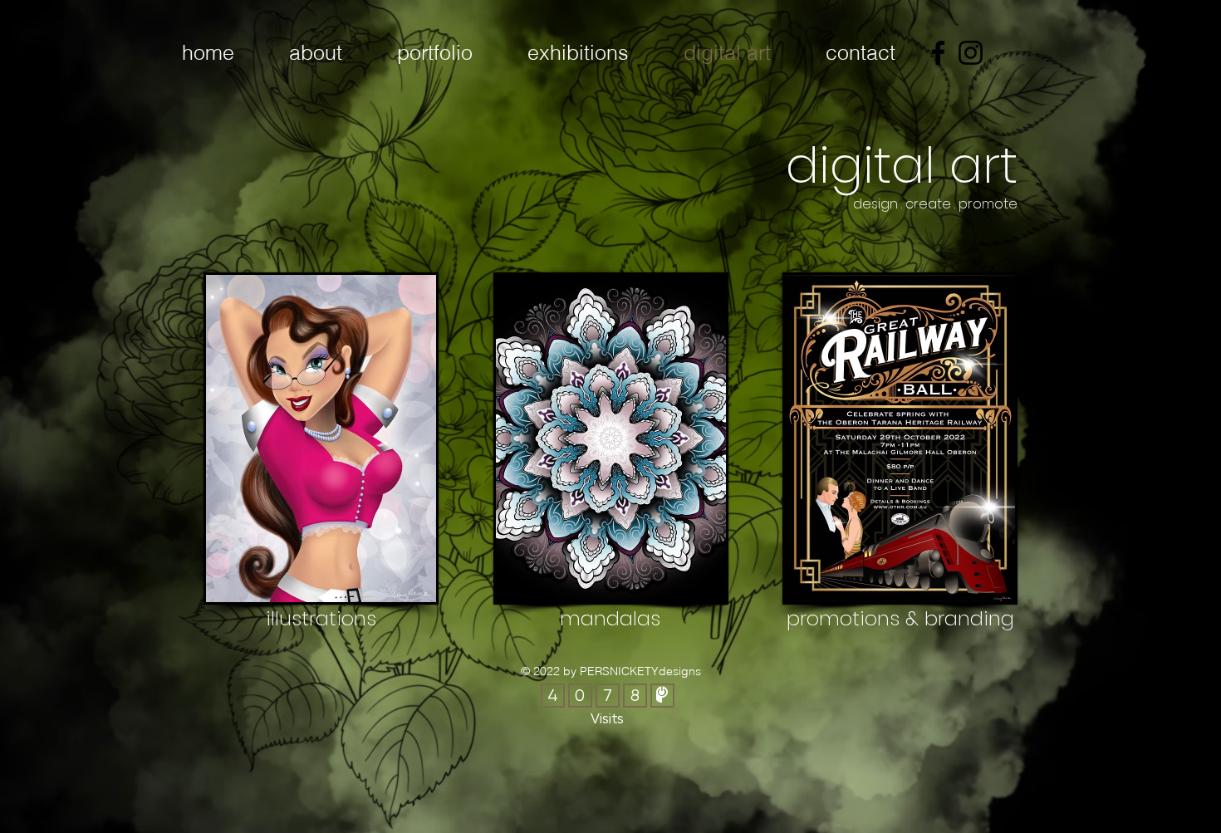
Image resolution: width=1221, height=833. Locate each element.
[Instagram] (970, 53)
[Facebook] (938, 53)
